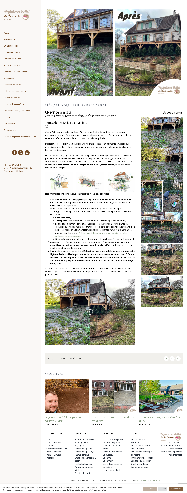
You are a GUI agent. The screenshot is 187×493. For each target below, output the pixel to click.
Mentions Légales (146, 480)
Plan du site (156, 480)
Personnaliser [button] (175, 488)
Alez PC (137, 480)
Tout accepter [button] (150, 488)
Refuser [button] (163, 488)
